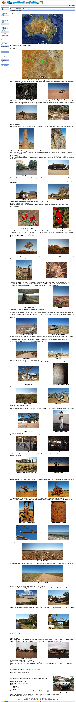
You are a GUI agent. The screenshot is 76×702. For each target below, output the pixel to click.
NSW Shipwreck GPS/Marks (5, 20)
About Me (3, 10)
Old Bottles (3, 22)
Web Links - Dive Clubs (4, 13)
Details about (4, 49)
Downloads (3, 12)
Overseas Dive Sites (4, 21)
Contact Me (3, 14)
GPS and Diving (3, 30)
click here (20, 13)
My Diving (3, 11)
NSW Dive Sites (3, 19)
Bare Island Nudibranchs (4, 34)
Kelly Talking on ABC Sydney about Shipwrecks (4, 18)
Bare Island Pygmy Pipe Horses (5, 33)
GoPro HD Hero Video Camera (5, 27)
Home (2, 8)
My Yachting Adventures (4, 50)
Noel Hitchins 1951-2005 (4, 43)
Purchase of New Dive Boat (5, 28)
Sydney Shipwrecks (4, 16)
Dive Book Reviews (4, 42)
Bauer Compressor (4, 26)
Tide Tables (3, 41)
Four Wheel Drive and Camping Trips (4, 61)
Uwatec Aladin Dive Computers (5, 25)
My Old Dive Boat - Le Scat (4, 29)
